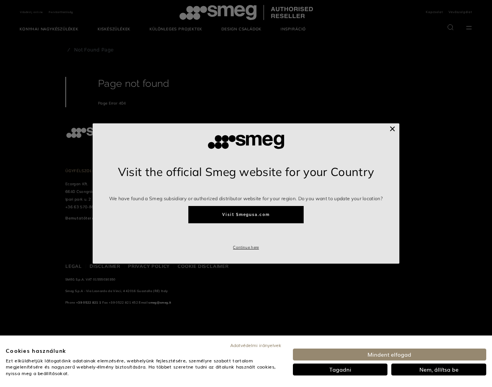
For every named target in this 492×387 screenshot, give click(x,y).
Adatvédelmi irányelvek (255, 345)
